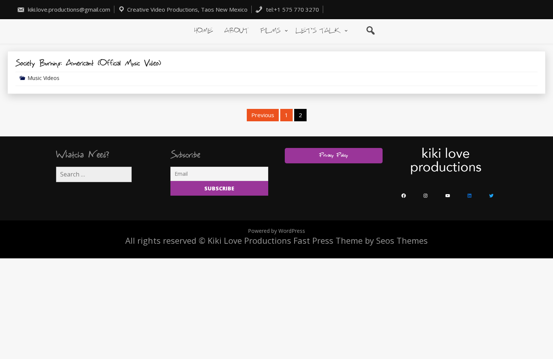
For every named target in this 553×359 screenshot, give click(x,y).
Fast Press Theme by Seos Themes (360, 240)
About (236, 30)
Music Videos (43, 77)
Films (270, 30)
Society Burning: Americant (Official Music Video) (88, 63)
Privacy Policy (333, 155)
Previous (262, 115)
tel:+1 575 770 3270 (291, 9)
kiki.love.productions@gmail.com (68, 9)
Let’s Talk (318, 30)
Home (203, 30)
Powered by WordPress (276, 230)
